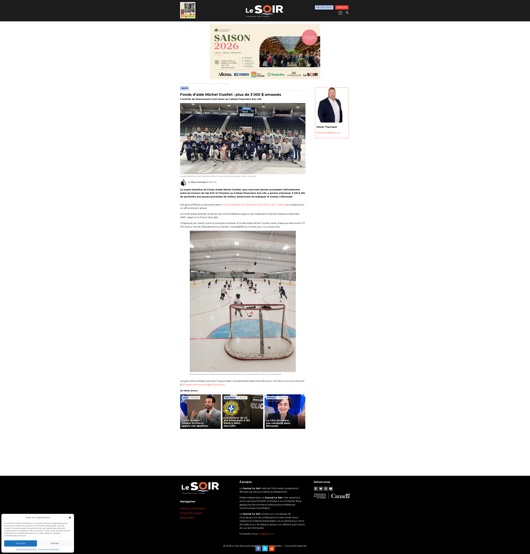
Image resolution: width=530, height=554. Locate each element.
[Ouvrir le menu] (340, 12)
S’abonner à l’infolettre (192, 508)
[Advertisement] (242, 449)
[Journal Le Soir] (265, 10)
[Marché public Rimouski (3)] (265, 51)
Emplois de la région (191, 513)
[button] (69, 517)
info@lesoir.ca (265, 533)
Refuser (55, 543)
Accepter (21, 543)
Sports (182, 83)
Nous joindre (187, 517)
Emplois (342, 7)
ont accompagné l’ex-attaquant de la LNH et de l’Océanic (253, 204)
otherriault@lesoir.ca (328, 132)
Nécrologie (324, 7)
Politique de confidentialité (26, 549)
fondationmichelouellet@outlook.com (203, 384)
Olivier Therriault (198, 182)
